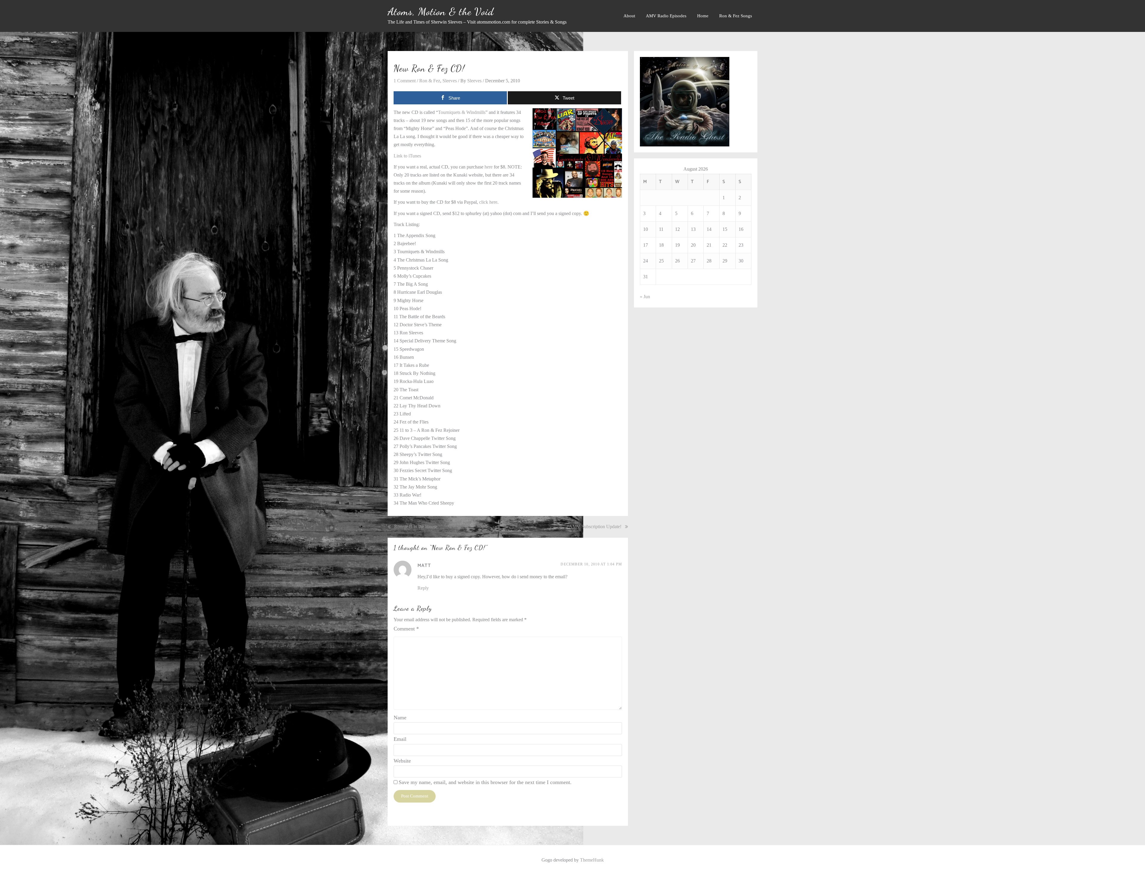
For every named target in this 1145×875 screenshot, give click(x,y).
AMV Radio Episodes (666, 15)
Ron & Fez (429, 80)
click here (488, 202)
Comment (406, 629)
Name (400, 718)
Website (402, 761)
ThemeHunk (592, 859)
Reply (423, 587)
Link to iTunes (407, 155)
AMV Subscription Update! (595, 526)
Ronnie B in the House (415, 526)
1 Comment (405, 80)
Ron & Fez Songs (735, 15)
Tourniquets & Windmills (461, 112)
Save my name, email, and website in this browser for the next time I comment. (485, 782)
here (489, 166)
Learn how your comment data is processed (508, 815)
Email (400, 739)
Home (702, 15)
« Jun (645, 296)
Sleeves (449, 80)
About (629, 15)
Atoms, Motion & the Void (441, 11)
